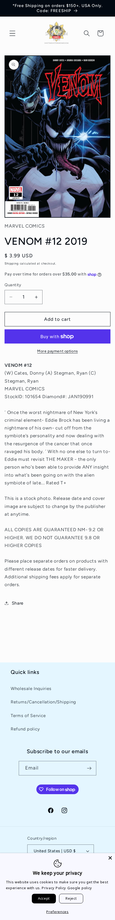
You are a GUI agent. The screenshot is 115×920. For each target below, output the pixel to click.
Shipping (11, 263)
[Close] (110, 858)
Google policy (79, 887)
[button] (12, 33)
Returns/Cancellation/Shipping (43, 701)
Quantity (13, 284)
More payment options (57, 351)
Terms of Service (28, 715)
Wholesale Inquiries (31, 688)
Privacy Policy (54, 887)
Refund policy (25, 729)
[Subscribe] (89, 768)
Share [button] (18, 603)
